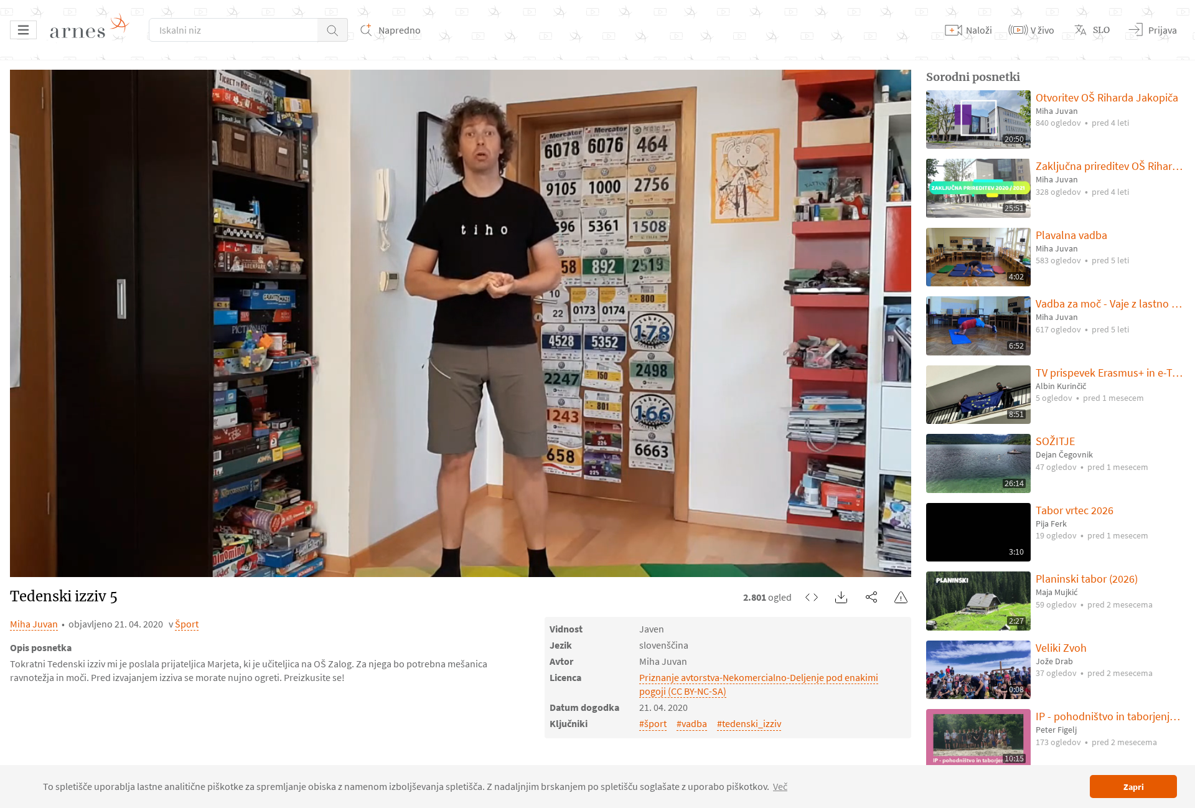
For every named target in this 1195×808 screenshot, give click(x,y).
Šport (187, 624)
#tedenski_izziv (749, 723)
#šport (653, 723)
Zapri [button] (1133, 786)
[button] (332, 30)
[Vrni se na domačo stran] (94, 29)
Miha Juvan (34, 624)
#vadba (692, 723)
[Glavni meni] (23, 30)
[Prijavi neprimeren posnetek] (901, 597)
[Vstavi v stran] (812, 597)
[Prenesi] (841, 597)
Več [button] (780, 786)
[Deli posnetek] (871, 597)
